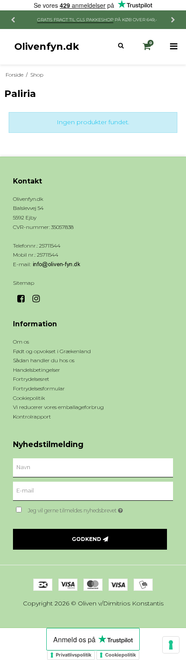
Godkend (86, 539)
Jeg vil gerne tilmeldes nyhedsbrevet (86, 509)
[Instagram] (39, 298)
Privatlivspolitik (73, 655)
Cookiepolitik (120, 655)
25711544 (47, 254)
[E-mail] (93, 491)
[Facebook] (24, 298)
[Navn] (93, 467)
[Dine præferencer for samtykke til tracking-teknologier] (171, 645)
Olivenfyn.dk (46, 46)
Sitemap (23, 283)
